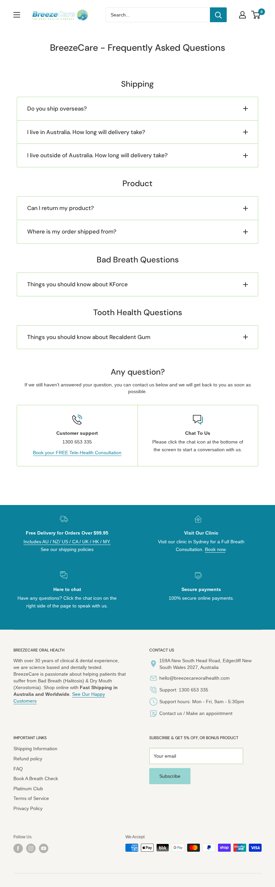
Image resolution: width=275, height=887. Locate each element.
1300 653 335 (193, 689)
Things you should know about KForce (77, 284)
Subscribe (169, 776)
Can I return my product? (60, 208)
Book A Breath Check (35, 778)
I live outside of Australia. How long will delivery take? (97, 155)
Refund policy (27, 758)
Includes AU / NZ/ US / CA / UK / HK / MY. (67, 541)
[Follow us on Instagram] (31, 848)
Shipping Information (35, 748)
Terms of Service (31, 798)
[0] (256, 15)
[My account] (242, 14)
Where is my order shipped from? (71, 231)
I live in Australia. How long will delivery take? (86, 132)
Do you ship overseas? (57, 108)
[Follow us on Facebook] (18, 848)
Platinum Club (28, 788)
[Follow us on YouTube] (43, 848)
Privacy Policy (28, 808)
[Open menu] (16, 14)
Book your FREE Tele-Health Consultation (77, 452)
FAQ (18, 768)
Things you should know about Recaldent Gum (88, 337)
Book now (215, 549)
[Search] (218, 14)
